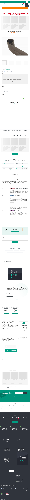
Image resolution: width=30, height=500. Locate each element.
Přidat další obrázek (9, 334)
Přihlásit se (22, 4)
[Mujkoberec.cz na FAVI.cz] (7, 493)
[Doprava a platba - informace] (15, 485)
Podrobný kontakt (22, 464)
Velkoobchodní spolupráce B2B (7, 459)
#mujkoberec (18, 419)
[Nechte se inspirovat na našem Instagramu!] (15, 414)
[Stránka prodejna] (8, 473)
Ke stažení (19, 130)
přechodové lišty (23, 215)
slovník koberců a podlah (22, 160)
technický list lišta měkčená (8, 261)
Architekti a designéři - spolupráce (8, 461)
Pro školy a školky (6, 460)
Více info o (19, 394)
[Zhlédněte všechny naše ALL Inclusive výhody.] (17, 490)
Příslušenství (25, 130)
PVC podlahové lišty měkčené (19, 135)
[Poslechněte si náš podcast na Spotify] (3, 493)
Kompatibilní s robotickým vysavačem (22, 188)
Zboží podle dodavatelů (6, 458)
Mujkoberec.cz (12, 498)
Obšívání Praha (5, 462)
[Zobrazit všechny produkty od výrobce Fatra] (3, 291)
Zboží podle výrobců (6, 457)
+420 (15, 274)
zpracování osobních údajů (21, 394)
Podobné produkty (5, 130)
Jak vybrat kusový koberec (21, 442)
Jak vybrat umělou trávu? (21, 448)
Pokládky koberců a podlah (7, 450)
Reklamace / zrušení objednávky (7, 441)
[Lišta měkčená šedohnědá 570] (4, 62)
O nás (18, 441)
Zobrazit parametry (8, 69)
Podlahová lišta (16, 210)
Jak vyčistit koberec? (20, 451)
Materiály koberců (20, 450)
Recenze (17, 130)
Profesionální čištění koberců (7, 449)
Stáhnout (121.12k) (7, 263)
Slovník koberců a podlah (21, 449)
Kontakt (4, 442)
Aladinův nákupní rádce (21, 447)
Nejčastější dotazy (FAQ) (6, 448)
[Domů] (4, 386)
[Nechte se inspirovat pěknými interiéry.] (15, 362)
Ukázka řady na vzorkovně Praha (13, 73)
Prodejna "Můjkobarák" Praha (21, 470)
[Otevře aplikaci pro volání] (11, 275)
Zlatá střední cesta (17, 202)
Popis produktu (13, 130)
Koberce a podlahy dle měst (7, 451)
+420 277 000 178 (20, 4)
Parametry (9, 130)
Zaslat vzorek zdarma (5, 73)
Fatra (26, 99)
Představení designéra (22, 332)
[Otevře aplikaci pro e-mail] (11, 277)
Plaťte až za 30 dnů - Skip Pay (7, 447)
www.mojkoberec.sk (7, 499)
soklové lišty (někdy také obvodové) (22, 212)
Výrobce (22, 130)
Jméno (3, 328)
